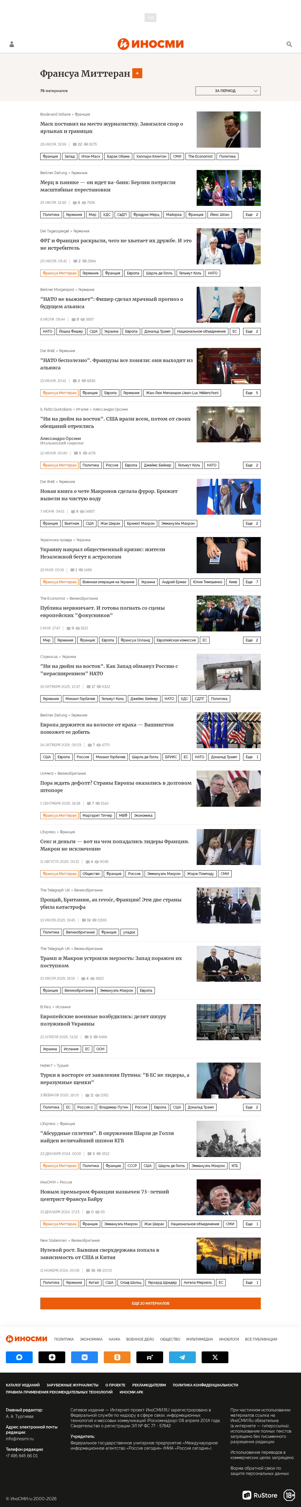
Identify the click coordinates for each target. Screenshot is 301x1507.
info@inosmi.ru (20, 1438)
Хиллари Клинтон (151, 156)
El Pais (45, 1007)
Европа (133, 273)
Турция (63, 1065)
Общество (91, 874)
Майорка (174, 215)
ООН (100, 1049)
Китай (94, 1283)
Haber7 (46, 1065)
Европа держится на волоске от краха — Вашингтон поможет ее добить (107, 728)
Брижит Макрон (141, 523)
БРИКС (171, 757)
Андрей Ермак (174, 582)
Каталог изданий (23, 1385)
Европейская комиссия (176, 640)
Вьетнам (72, 523)
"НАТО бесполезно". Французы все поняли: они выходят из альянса (116, 364)
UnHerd (46, 773)
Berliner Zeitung (53, 173)
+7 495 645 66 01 (22, 1455)
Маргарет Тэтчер (97, 815)
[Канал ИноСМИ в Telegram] (182, 1357)
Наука (114, 1339)
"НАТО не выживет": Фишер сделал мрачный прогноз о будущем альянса (111, 302)
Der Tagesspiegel (54, 231)
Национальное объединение (201, 331)
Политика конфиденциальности (205, 1385)
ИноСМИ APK (131, 1392)
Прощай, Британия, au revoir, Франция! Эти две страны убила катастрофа (111, 903)
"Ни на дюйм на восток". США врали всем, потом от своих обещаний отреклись (115, 422)
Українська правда (56, 540)
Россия (112, 465)
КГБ (235, 1166)
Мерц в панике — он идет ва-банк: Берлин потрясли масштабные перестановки (107, 186)
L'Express (48, 832)
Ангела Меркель (198, 1283)
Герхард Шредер (162, 1283)
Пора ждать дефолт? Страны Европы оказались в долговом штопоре (116, 786)
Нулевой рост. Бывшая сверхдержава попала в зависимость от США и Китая (99, 1253)
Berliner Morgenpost (57, 290)
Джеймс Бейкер (157, 465)
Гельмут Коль (190, 273)
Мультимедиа (199, 1339)
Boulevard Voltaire (55, 114)
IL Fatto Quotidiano (56, 409)
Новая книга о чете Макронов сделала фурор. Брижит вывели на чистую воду (109, 494)
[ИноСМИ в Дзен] (52, 1357)
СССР (132, 1166)
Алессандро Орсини (110, 409)
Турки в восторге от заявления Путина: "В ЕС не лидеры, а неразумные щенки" (114, 1078)
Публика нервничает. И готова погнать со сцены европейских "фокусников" (102, 611)
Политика (227, 156)
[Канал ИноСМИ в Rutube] (149, 1357)
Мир (92, 215)
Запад (70, 156)
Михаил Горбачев (80, 699)
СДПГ (199, 699)
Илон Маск (90, 156)
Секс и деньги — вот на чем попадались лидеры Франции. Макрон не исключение (114, 845)
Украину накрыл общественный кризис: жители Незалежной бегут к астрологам (102, 553)
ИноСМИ (48, 1182)
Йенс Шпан (219, 215)
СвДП (122, 215)
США (94, 331)
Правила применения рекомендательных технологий (59, 1392)
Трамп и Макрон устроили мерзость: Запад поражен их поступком (111, 961)
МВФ (123, 815)
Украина (111, 331)
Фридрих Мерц (146, 215)
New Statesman (53, 1240)
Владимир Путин (113, 1107)
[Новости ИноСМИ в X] (215, 1357)
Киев (233, 582)
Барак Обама (118, 156)
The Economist (200, 156)
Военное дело (140, 1339)
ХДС (107, 215)
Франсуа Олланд (135, 640)
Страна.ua (49, 657)
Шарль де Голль (159, 273)
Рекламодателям (149, 1385)
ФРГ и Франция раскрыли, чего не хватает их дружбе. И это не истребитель (116, 244)
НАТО (213, 273)
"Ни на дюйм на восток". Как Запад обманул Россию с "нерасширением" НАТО (109, 669)
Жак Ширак (110, 523)
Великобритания (84, 598)
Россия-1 (85, 1107)
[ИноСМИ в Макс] (19, 1357)
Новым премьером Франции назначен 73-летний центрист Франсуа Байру (104, 1195)
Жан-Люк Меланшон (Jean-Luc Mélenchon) (182, 393)
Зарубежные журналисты (72, 1385)
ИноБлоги (229, 1339)
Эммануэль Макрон (178, 523)
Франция (82, 114)
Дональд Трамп (157, 331)
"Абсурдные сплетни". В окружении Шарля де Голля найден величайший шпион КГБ (107, 1136)
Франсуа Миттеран (85, 73)
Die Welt (47, 351)
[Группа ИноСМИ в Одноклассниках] (117, 1357)
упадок (129, 932)
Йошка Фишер (71, 331)
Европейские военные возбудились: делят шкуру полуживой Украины (103, 1020)
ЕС (235, 331)
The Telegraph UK (55, 890)
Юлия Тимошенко (207, 582)
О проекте (115, 1385)
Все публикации (261, 1339)
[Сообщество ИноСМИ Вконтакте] (84, 1357)
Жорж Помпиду (200, 874)
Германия (79, 173)
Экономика (143, 815)
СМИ (177, 156)
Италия (82, 409)
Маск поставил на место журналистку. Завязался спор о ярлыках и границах (111, 127)
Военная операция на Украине (108, 582)
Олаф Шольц (130, 1283)
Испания (63, 1007)
